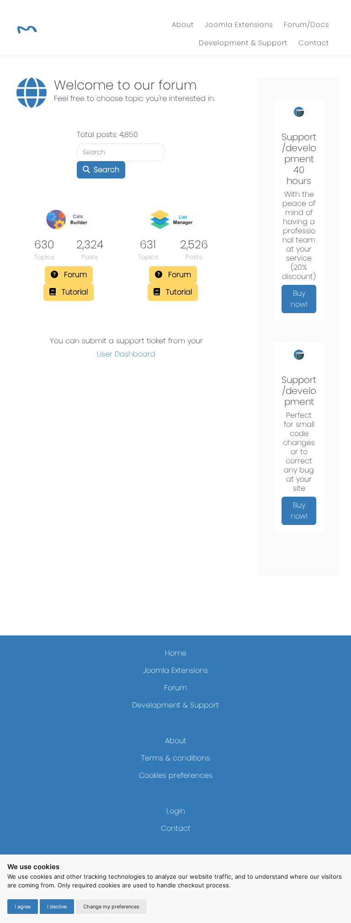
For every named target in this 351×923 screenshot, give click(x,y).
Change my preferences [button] (111, 906)
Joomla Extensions (239, 24)
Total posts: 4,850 (107, 134)
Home (175, 653)
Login (175, 811)
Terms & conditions (175, 758)
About (183, 24)
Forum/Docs (306, 24)
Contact (313, 42)
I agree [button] (23, 906)
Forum (175, 687)
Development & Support (243, 42)
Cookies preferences (176, 775)
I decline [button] (57, 906)
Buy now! (299, 298)
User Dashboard (126, 354)
